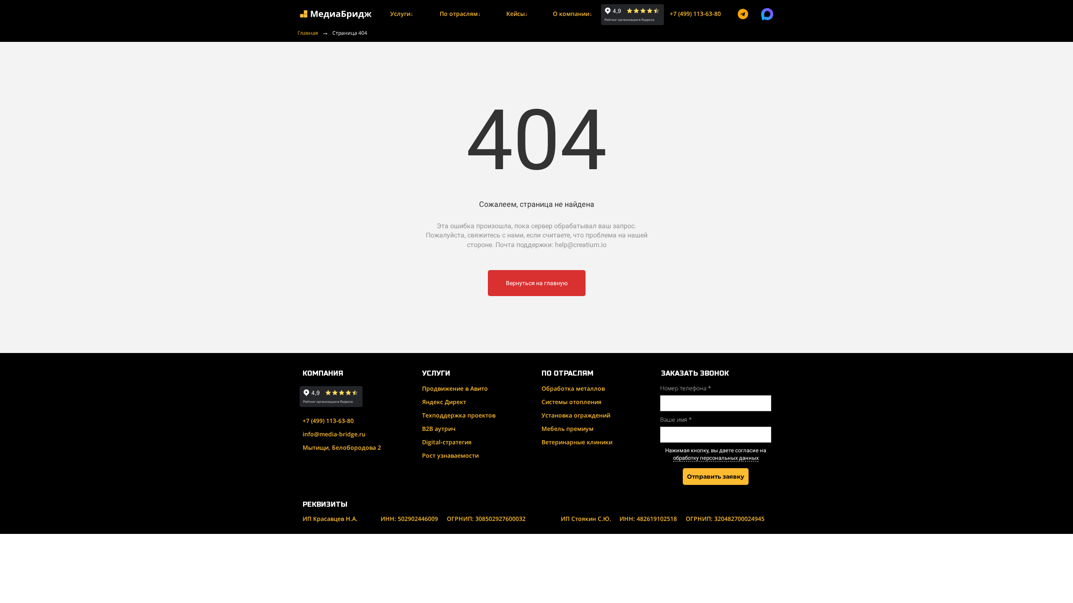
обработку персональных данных (716, 458)
